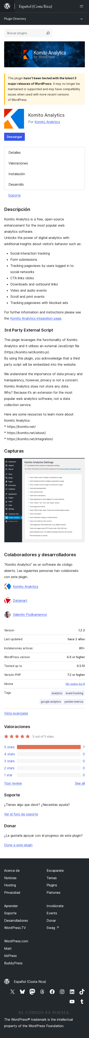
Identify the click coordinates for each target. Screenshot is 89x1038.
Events (52, 913)
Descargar (14, 136)
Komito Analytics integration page (35, 318)
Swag (53, 928)
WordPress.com (16, 941)
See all (80, 783)
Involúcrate (55, 906)
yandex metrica (73, 701)
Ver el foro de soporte (21, 814)
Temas (52, 878)
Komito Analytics (47, 122)
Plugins (52, 885)
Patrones (53, 892)
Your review (13, 783)
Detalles (14, 152)
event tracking (74, 693)
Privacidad (12, 892)
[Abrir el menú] (82, 6)
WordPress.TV (15, 928)
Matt (8, 948)
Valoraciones (18, 163)
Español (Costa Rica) (30, 982)
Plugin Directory (15, 18)
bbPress (10, 956)
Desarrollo (16, 184)
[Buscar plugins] (48, 33)
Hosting (10, 885)
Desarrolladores (16, 920)
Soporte (14, 195)
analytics (57, 693)
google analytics (51, 701)
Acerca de (12, 870)
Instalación (16, 174)
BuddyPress (13, 963)
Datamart (20, 600)
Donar (51, 920)
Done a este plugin (18, 845)
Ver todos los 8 (75, 683)
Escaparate (55, 870)
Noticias (10, 878)
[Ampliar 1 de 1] (79, 463)
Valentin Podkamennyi (30, 614)
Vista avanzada (16, 713)
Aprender (11, 906)
